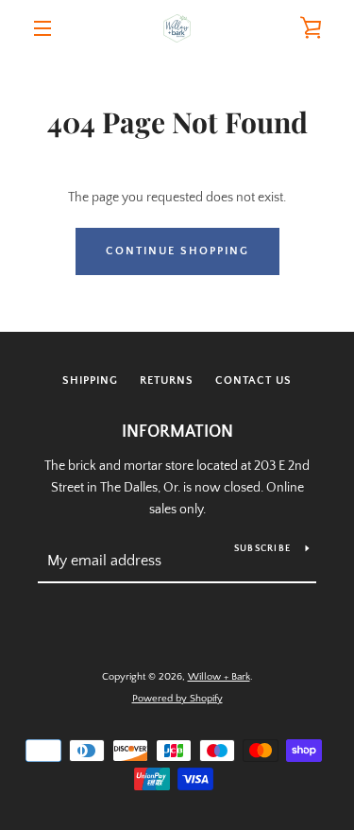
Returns (167, 380)
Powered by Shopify (177, 698)
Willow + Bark (219, 677)
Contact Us (253, 380)
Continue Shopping (177, 251)
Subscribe (262, 549)
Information (177, 432)
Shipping (90, 380)
